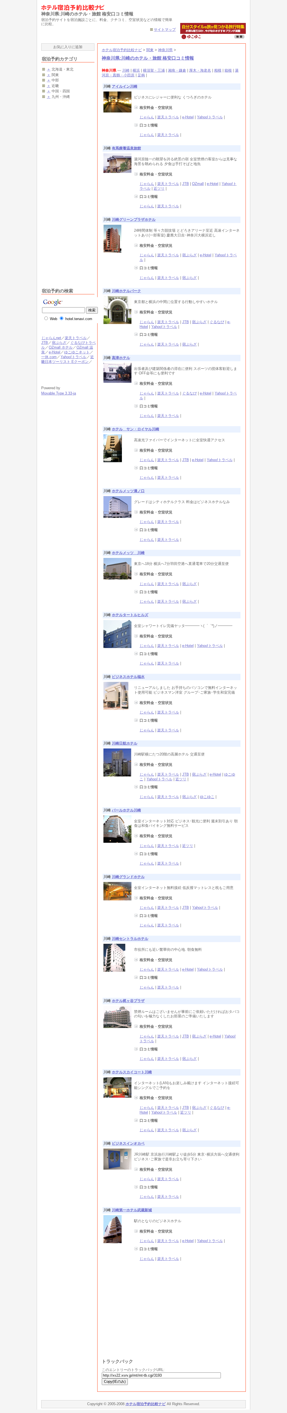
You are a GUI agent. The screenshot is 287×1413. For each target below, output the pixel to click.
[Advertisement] (149, 1314)
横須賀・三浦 (154, 70)
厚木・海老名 (200, 70)
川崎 (125, 70)
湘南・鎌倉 (177, 70)
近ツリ (159, 188)
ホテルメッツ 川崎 (128, 553)
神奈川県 (165, 50)
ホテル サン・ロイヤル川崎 (135, 429)
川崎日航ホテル (124, 743)
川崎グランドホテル (128, 877)
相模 (217, 70)
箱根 (228, 70)
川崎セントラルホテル (130, 938)
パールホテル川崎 (126, 810)
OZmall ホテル (61, 347)
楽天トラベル (168, 117)
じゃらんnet (51, 338)
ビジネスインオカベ (128, 1143)
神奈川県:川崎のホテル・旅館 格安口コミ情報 (148, 58)
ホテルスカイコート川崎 (132, 1072)
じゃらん (147, 117)
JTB (185, 184)
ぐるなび (217, 322)
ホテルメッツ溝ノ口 (128, 491)
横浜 (136, 70)
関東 (150, 50)
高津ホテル (121, 358)
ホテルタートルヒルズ (130, 615)
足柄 (141, 75)
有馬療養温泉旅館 (126, 148)
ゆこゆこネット (77, 352)
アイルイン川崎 (124, 86)
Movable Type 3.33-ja (58, 393)
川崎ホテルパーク (126, 291)
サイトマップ (165, 29)
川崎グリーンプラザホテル (134, 219)
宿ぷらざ (189, 255)
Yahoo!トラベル (210, 117)
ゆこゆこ (207, 797)
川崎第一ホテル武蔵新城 (132, 1210)
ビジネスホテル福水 (128, 677)
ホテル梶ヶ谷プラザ (128, 1001)
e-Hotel (188, 117)
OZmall (198, 184)
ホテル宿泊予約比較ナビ (122, 50)
